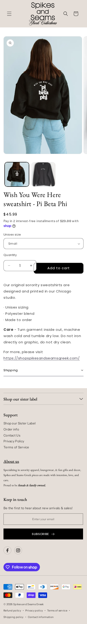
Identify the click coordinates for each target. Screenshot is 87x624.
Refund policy (12, 610)
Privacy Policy (13, 441)
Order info (11, 429)
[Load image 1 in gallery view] (17, 174)
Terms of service (57, 610)
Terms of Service (16, 447)
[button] (9, 14)
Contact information (41, 617)
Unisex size (12, 234)
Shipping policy (13, 617)
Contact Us (11, 435)
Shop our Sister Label (19, 423)
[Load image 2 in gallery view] (43, 174)
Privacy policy (34, 610)
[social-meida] (7, 550)
